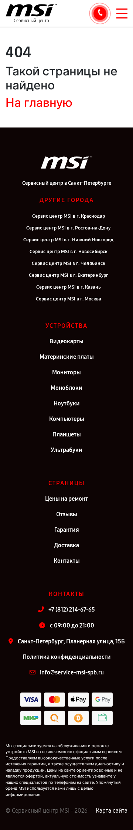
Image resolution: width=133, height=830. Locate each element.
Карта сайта (111, 810)
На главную (39, 102)
